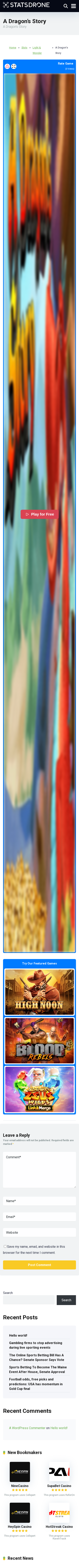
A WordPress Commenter (27, 1428)
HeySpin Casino (20, 1527)
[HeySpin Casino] (20, 1522)
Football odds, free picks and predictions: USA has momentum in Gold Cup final (36, 1383)
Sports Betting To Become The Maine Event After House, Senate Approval (38, 1369)
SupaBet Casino (59, 1486)
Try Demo (39, 992)
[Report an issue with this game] (7, 66)
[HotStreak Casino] (59, 1522)
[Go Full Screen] (13, 66)
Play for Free (43, 514)
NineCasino (20, 1486)
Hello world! (18, 1335)
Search (8, 1293)
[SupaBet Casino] (59, 1480)
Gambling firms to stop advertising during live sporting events (35, 1345)
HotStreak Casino (59, 1527)
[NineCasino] (20, 1481)
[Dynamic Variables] (26, 4)
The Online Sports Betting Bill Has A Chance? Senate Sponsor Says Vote (36, 1357)
